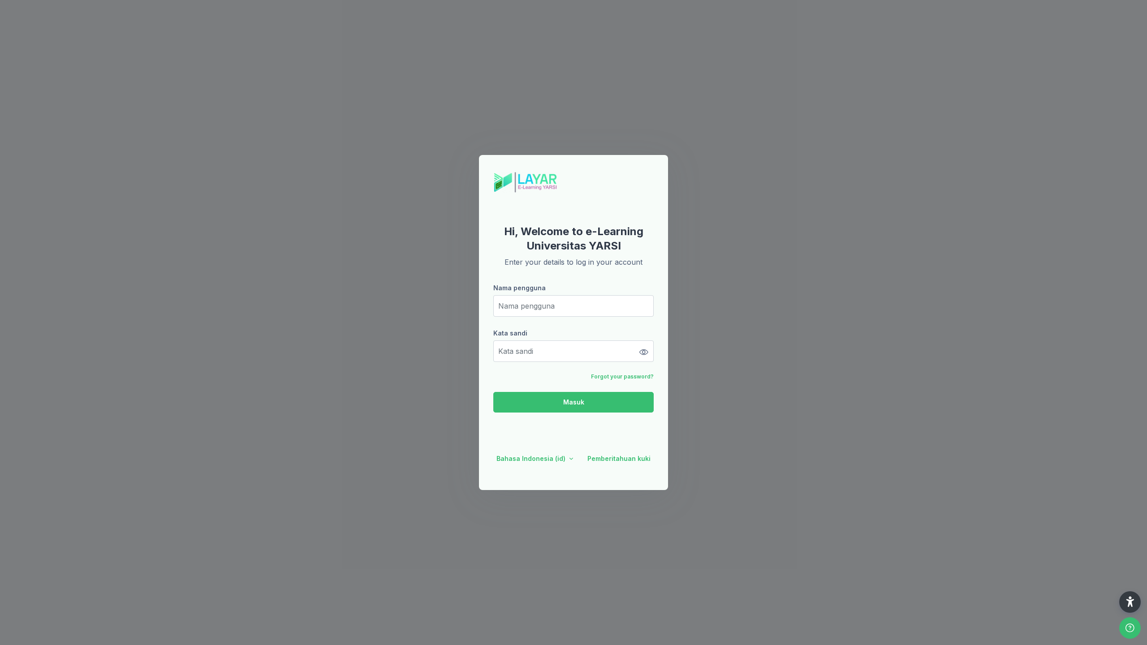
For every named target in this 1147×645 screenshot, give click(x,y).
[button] (1130, 602)
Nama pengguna (519, 288)
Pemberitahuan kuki (619, 458)
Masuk (573, 402)
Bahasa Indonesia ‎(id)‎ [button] (531, 458)
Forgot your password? (622, 376)
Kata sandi (510, 333)
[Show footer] (1130, 628)
